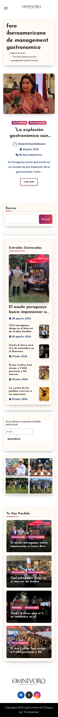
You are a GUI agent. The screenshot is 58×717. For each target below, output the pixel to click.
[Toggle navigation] (5, 8)
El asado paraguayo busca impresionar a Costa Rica (28, 312)
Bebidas (16, 607)
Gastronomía (37, 122)
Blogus (49, 707)
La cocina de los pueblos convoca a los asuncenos (20, 391)
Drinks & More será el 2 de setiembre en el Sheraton (21, 348)
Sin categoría (20, 643)
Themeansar (31, 712)
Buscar (11, 208)
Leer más (29, 181)
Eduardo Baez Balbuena (31, 144)
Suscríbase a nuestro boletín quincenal (23, 423)
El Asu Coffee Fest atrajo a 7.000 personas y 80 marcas (28, 652)
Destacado (18, 537)
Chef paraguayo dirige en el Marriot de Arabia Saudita (21, 328)
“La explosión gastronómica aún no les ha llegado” (29, 136)
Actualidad (19, 122)
